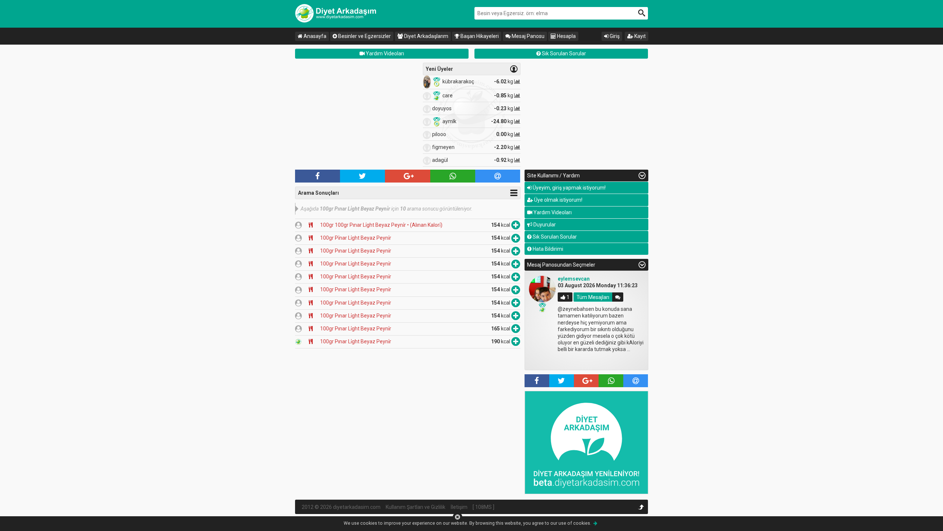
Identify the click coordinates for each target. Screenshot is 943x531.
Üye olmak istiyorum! (557, 200)
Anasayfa (314, 36)
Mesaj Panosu (527, 36)
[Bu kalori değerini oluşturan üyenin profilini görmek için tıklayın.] (298, 225)
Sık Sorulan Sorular (563, 53)
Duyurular (544, 225)
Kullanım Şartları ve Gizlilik (415, 507)
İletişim (459, 507)
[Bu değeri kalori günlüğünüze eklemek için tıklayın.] (515, 225)
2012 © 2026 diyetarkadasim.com (341, 507)
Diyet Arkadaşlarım (425, 36)
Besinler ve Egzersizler (364, 36)
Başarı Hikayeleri (479, 36)
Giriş (614, 36)
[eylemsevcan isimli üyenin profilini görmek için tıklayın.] (542, 289)
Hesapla (566, 36)
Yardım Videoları (384, 53)
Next (659, 321)
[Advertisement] (357, 114)
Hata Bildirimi (547, 249)
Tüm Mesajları (592, 297)
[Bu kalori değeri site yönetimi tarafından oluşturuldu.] (298, 341)
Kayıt (639, 36)
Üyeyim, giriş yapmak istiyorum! (569, 188)
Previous (513, 321)
